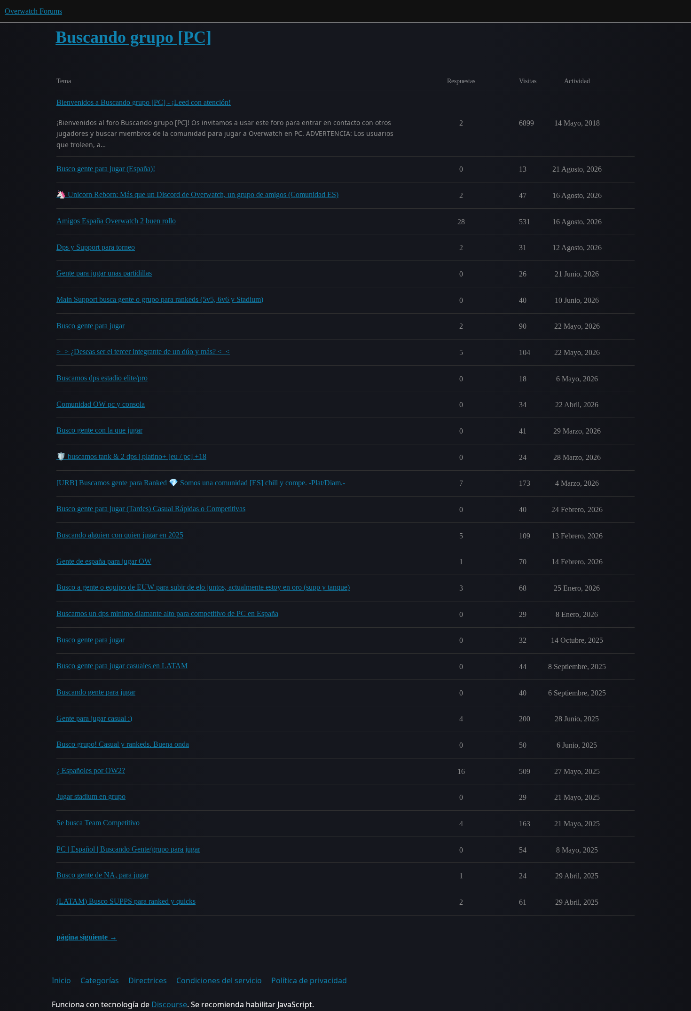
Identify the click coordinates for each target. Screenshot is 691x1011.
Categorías (99, 980)
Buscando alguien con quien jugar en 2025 (119, 535)
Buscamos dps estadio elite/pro (102, 378)
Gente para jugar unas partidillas (104, 273)
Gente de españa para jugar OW (103, 561)
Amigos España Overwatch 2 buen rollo (116, 221)
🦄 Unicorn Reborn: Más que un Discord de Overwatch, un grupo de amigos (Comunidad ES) (197, 194)
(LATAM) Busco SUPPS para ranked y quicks (126, 901)
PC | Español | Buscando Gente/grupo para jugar (128, 849)
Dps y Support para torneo (95, 247)
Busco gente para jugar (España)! (105, 169)
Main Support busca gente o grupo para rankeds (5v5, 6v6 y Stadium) (159, 299)
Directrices (147, 980)
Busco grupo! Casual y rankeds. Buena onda (122, 744)
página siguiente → (86, 937)
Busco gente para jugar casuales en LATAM (122, 666)
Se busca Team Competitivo (98, 823)
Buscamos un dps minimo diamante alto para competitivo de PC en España (167, 613)
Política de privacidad (309, 980)
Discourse (169, 1004)
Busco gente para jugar (90, 326)
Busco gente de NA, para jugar (102, 875)
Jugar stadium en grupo (91, 796)
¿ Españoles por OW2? (90, 770)
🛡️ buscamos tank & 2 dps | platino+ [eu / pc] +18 (131, 456)
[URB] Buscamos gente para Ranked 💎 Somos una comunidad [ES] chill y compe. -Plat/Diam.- (200, 483)
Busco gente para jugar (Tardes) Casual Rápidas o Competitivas (150, 509)
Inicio (61, 980)
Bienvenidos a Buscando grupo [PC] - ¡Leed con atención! (143, 102)
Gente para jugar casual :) (94, 718)
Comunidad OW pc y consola (100, 404)
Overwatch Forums (33, 11)
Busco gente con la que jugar (99, 430)
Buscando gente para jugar (95, 692)
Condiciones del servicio (219, 980)
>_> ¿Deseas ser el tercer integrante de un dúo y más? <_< (143, 351)
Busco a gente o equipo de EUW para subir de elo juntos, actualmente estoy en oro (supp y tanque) (203, 587)
